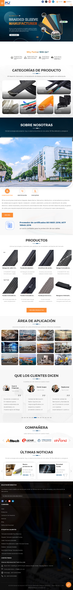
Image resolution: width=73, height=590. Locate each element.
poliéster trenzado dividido (9, 547)
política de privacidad (7, 525)
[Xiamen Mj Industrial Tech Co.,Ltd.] (7, 2)
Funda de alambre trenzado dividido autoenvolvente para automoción (27, 268)
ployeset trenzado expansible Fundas (11, 537)
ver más (25, 475)
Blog (2, 522)
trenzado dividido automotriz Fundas (12, 553)
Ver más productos (36, 310)
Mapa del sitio (56, 585)
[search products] (71, 5)
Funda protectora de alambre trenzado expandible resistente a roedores (45, 295)
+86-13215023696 (12, 576)
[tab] (7, 192)
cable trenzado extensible (8, 540)
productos (4, 512)
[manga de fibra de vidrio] (28, 107)
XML (63, 585)
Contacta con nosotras (8, 515)
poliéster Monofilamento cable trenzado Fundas (15, 543)
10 (46, 417)
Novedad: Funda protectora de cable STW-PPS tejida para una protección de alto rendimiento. (27, 466)
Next (69, 440)
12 (51, 417)
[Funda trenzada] (19, 89)
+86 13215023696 (16, 572)
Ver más (7, 215)
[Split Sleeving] (54, 87)
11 (48, 417)
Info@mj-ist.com (20, 569)
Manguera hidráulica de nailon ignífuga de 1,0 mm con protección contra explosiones (63, 295)
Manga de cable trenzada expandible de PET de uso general (9, 268)
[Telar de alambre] (45, 104)
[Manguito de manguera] (62, 104)
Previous (3, 440)
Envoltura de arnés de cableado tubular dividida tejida (45, 268)
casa (2, 509)
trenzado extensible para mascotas (11, 534)
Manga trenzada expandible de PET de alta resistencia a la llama (63, 268)
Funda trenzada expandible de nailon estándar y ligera (9, 295)
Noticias (3, 518)
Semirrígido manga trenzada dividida (12, 550)
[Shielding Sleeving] (10, 107)
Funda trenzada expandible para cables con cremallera (27, 295)
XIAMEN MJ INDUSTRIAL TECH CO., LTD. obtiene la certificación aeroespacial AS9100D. (61, 466)
